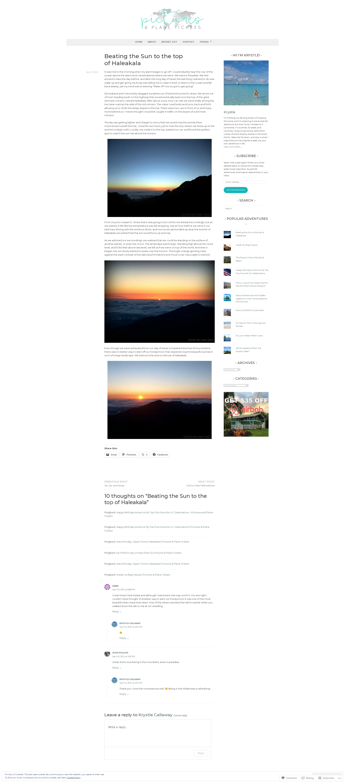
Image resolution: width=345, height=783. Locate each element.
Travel (204, 42)
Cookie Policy (73, 777)
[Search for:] (246, 208)
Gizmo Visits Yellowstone (200, 483)
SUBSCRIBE (246, 156)
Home (138, 42)
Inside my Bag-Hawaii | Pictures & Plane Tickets (143, 574)
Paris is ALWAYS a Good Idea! (250, 310)
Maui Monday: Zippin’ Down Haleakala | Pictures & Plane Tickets (152, 563)
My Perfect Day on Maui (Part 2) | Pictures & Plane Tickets (148, 552)
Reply (115, 611)
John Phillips (120, 653)
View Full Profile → (233, 147)
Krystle (229, 112)
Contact (188, 42)
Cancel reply (180, 715)
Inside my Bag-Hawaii (246, 245)
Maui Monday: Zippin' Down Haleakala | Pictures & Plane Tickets (152, 541)
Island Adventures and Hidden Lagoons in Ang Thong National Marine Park (251, 298)
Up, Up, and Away (116, 483)
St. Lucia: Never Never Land (249, 335)
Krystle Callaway (130, 623)
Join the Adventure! (236, 190)
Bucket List (169, 42)
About (152, 42)
